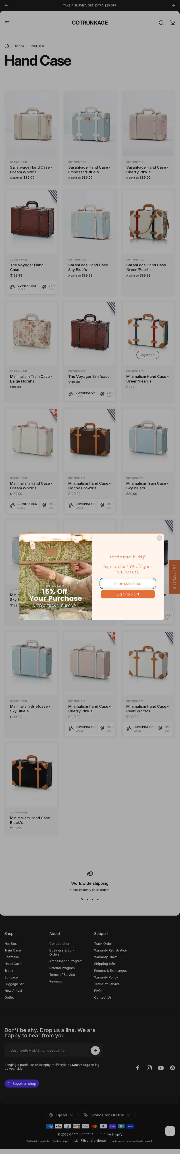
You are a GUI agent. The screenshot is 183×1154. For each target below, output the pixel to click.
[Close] (159, 538)
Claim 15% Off (127, 594)
